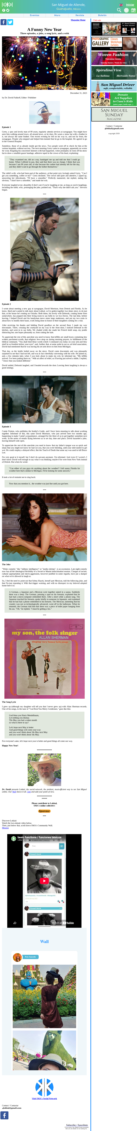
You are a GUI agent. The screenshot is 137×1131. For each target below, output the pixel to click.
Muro (57, 15)
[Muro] (126, 10)
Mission (5, 828)
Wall (14, 792)
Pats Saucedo (30, 957)
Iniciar (130, 4)
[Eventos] (133, 10)
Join (29, 792)
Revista (80, 15)
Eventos (34, 15)
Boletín (102, 15)
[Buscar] (119, 10)
